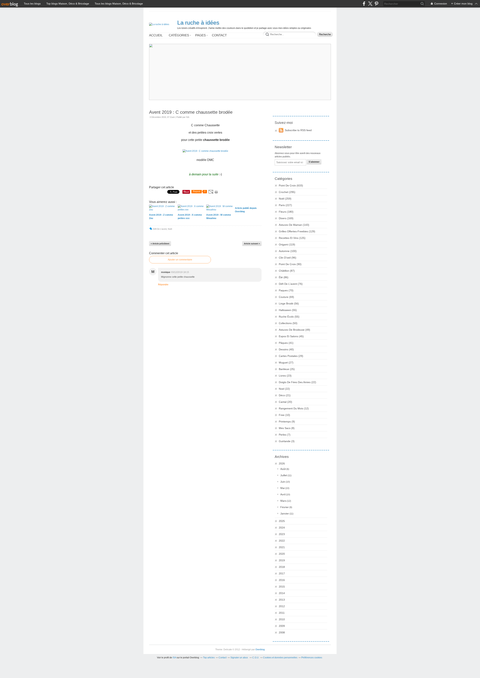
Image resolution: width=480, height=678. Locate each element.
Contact (219, 35)
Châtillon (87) (287, 270)
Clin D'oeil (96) (287, 257)
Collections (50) (288, 323)
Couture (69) (286, 296)
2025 (282, 521)
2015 (282, 586)
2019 (282, 560)
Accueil (156, 35)
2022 (282, 540)
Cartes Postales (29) (291, 355)
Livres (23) (285, 375)
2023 (282, 534)
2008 (282, 632)
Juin (282, 481)
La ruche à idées (198, 22)
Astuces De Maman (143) (294, 224)
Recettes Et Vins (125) (292, 237)
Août (283, 468)
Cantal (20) (285, 401)
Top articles (209, 657)
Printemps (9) (287, 421)
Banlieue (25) (287, 369)
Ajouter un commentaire (180, 259)
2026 (282, 463)
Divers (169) (286, 218)
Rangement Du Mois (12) (294, 408)
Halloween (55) (288, 310)
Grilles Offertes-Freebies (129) (297, 231)
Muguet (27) (286, 362)
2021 (282, 547)
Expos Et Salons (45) (291, 336)
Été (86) (283, 277)
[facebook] (364, 3)
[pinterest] (376, 3)
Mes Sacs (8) (287, 428)
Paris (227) (285, 205)
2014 (282, 593)
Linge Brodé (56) (289, 303)
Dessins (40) (286, 349)
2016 (282, 580)
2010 (282, 619)
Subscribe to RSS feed (298, 130)
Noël (170, 229)
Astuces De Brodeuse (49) (294, 329)
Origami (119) (287, 244)
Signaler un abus (239, 657)
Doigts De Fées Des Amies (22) (297, 382)
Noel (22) (284, 388)
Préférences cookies (311, 657)
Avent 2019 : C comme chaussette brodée (190, 112)
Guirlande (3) (287, 441)
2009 (282, 625)
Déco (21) (285, 395)
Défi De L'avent (160, 229)
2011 (282, 612)
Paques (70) (286, 290)
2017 (282, 573)
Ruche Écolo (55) (289, 316)
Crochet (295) (287, 192)
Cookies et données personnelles (280, 657)
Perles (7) (284, 434)
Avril (282, 494)
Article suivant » (252, 243)
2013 (282, 599)
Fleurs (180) (286, 211)
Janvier (284, 513)
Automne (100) (288, 251)
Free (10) (284, 414)
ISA (174, 657)
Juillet (283, 475)
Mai (282, 488)
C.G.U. (255, 657)
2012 (282, 606)
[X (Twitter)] (370, 3)
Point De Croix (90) (290, 264)
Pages (200, 35)
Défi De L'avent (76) (291, 283)
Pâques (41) (286, 342)
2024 (282, 527)
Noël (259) (285, 198)
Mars (283, 500)
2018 (282, 566)
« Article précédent (160, 243)
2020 (282, 553)
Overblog (260, 649)
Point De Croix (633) (291, 185)
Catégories (179, 35)
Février (284, 507)
